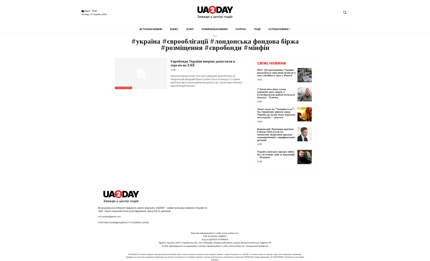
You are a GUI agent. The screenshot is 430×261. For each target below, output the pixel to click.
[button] (345, 12)
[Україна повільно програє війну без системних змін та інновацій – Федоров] (304, 157)
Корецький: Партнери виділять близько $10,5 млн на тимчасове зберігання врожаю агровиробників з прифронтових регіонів (276, 135)
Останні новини (123, 88)
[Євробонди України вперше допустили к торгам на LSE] (141, 73)
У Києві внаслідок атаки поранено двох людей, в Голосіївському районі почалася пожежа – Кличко (276, 93)
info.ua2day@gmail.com (109, 216)
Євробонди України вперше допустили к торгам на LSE (202, 63)
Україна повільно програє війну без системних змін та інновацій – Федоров (275, 154)
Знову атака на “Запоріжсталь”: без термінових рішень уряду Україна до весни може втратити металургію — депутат (276, 113)
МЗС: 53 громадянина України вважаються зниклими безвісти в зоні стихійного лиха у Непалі (276, 72)
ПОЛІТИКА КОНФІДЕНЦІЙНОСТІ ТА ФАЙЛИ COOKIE (123, 222)
